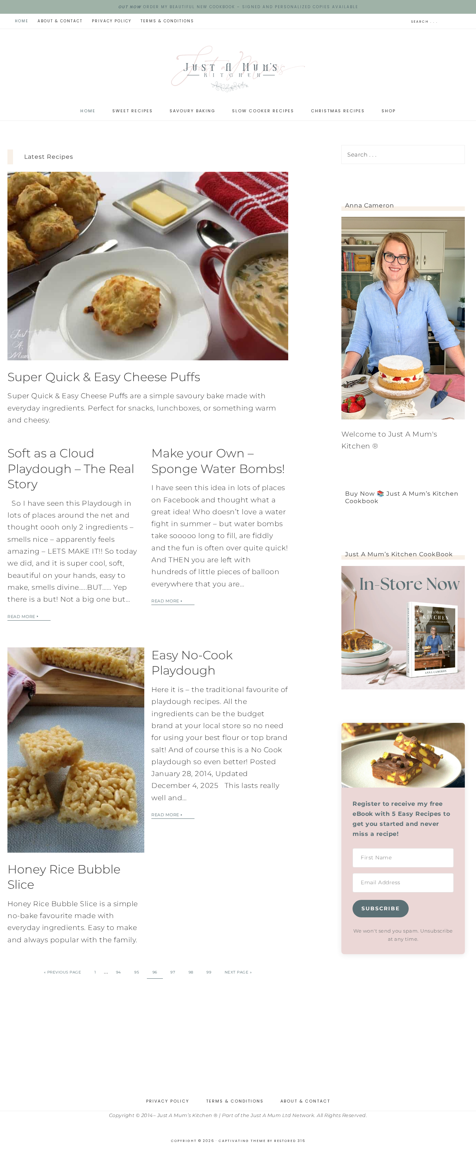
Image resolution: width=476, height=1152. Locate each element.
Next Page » (238, 972)
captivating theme (242, 1141)
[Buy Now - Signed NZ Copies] (403, 687)
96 (154, 972)
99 (208, 972)
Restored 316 (289, 1141)
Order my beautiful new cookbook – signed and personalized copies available (238, 7)
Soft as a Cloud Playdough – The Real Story (70, 468)
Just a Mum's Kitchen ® (238, 69)
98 (191, 972)
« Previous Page (62, 972)
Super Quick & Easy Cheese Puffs (103, 377)
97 (172, 972)
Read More (21, 616)
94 (118, 972)
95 (136, 972)
